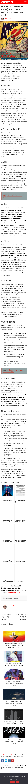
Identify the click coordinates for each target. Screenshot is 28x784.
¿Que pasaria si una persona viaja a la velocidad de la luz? (7, 617)
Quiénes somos (18, 767)
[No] (26, 778)
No (17, 781)
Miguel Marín (8, 18)
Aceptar (12, 781)
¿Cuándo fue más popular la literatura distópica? (21, 617)
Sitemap (3, 769)
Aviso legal (16, 765)
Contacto (10, 767)
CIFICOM (10, 765)
